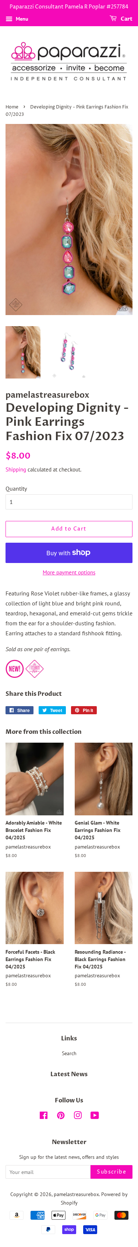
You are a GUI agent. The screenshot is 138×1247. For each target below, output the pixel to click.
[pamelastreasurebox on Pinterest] (61, 1116)
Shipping (16, 469)
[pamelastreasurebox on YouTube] (95, 1116)
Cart (126, 19)
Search (69, 1053)
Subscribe (111, 1171)
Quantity (16, 488)
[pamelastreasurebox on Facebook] (43, 1116)
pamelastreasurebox (76, 1194)
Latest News (69, 1074)
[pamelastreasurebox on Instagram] (78, 1116)
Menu (21, 18)
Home (12, 107)
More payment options (69, 572)
